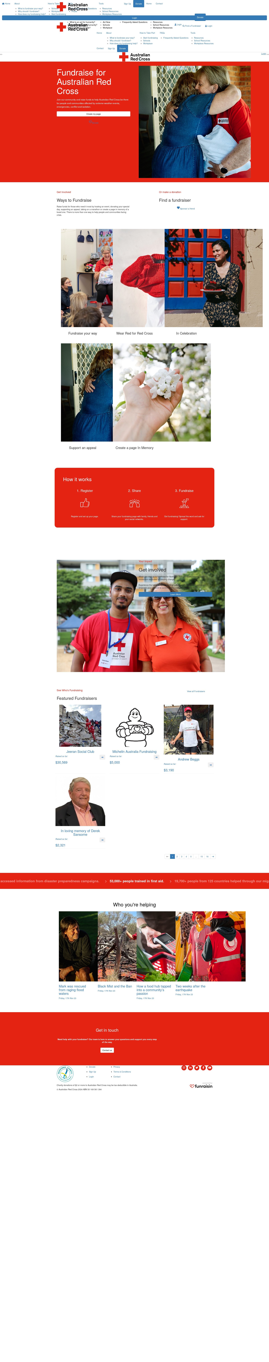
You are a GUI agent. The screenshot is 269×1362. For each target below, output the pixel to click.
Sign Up (111, 48)
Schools (106, 24)
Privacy (116, 1066)
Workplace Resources (162, 27)
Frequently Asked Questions (134, 22)
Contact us (107, 1050)
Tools (151, 17)
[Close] (268, 54)
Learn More (175, 594)
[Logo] (72, 7)
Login (179, 24)
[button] (83, 282)
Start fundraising (150, 37)
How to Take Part (107, 17)
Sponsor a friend (186, 208)
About (68, 17)
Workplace (107, 27)
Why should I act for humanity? (83, 24)
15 (201, 856)
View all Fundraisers (196, 691)
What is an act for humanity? (82, 22)
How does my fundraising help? (124, 43)
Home (59, 17)
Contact (178, 17)
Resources (158, 22)
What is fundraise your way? (122, 37)
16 (207, 856)
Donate (200, 17)
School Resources (161, 24)
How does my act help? (80, 27)
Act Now (106, 22)
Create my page (93, 113)
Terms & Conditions (122, 1071)
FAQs (121, 17)
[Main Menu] (1, 54)
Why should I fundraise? (120, 40)
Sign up (189, 17)
